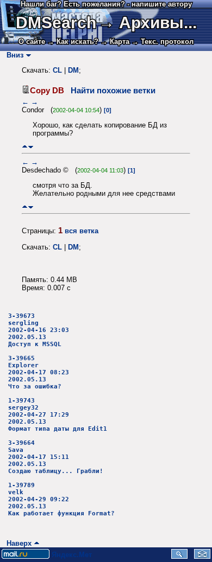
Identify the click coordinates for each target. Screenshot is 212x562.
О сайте (31, 41)
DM (73, 70)
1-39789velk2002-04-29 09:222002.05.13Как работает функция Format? (61, 499)
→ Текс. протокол (163, 41)
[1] (131, 170)
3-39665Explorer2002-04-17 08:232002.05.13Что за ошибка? (38, 372)
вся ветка (81, 231)
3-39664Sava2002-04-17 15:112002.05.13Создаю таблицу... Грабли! (55, 457)
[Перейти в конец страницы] (31, 147)
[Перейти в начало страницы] (25, 147)
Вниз (13, 55)
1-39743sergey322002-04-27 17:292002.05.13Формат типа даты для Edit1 (57, 414)
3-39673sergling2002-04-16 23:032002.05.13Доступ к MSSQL (38, 330)
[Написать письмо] (202, 556)
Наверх (17, 543)
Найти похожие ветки (113, 90)
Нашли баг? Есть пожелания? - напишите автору (106, 4)
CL (57, 70)
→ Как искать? (72, 41)
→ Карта (115, 41)
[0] (107, 110)
